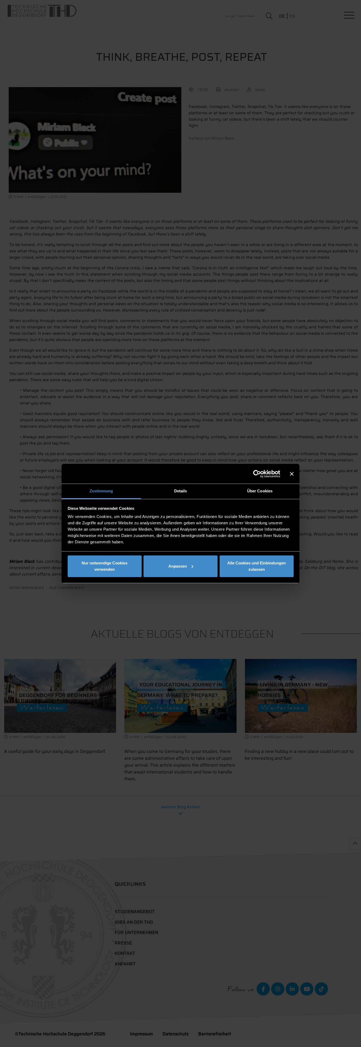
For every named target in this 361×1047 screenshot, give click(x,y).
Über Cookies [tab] (259, 491)
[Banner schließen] (292, 474)
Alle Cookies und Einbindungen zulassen (256, 566)
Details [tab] (180, 491)
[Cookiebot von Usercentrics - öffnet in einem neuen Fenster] (257, 474)
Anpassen (177, 566)
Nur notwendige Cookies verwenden (104, 566)
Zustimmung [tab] (101, 491)
